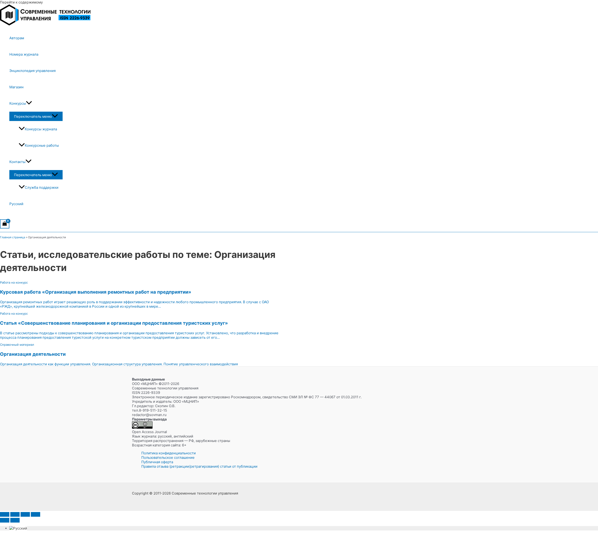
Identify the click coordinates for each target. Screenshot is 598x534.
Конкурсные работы (42, 145)
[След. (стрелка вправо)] (15, 520)
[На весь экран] (15, 514)
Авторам (16, 38)
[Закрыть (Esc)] (35, 514)
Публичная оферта (157, 462)
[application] (29, 103)
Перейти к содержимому (21, 2)
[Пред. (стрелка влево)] (4, 520)
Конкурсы (17, 103)
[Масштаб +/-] (4, 514)
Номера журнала (23, 54)
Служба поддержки (41, 187)
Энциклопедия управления (32, 70)
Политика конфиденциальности (168, 453)
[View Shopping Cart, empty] (4, 223)
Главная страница (12, 237)
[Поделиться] (25, 514)
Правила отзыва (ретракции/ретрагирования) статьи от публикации (199, 466)
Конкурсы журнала (41, 129)
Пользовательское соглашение (168, 457)
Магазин (16, 87)
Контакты (17, 162)
